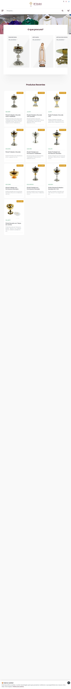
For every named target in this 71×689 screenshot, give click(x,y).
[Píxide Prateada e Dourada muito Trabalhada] (14, 101)
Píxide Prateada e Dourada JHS (55, 115)
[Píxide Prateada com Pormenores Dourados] (14, 173)
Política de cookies (18, 686)
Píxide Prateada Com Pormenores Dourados (54, 152)
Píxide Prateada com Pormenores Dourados (12, 188)
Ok (68, 682)
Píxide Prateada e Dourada (13, 152)
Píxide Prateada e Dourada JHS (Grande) (34, 115)
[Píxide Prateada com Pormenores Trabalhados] (35, 138)
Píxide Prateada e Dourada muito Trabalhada (13, 115)
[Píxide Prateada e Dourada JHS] (57, 101)
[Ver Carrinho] (68, 10)
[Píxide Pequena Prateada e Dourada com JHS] (57, 173)
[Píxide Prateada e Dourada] (14, 138)
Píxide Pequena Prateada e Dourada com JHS (55, 188)
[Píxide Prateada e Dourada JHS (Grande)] (35, 101)
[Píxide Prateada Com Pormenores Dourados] (57, 138)
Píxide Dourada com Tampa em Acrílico (13, 224)
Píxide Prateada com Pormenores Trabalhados (34, 152)
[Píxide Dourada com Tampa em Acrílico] (14, 209)
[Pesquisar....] (63, 11)
